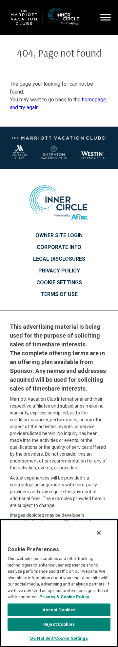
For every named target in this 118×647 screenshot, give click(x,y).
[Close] (98, 533)
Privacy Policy (59, 270)
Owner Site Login (59, 235)
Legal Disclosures (59, 259)
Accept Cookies (59, 609)
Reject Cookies (59, 624)
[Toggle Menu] (105, 17)
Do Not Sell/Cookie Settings (59, 638)
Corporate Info (59, 247)
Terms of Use (59, 294)
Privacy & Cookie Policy (64, 596)
